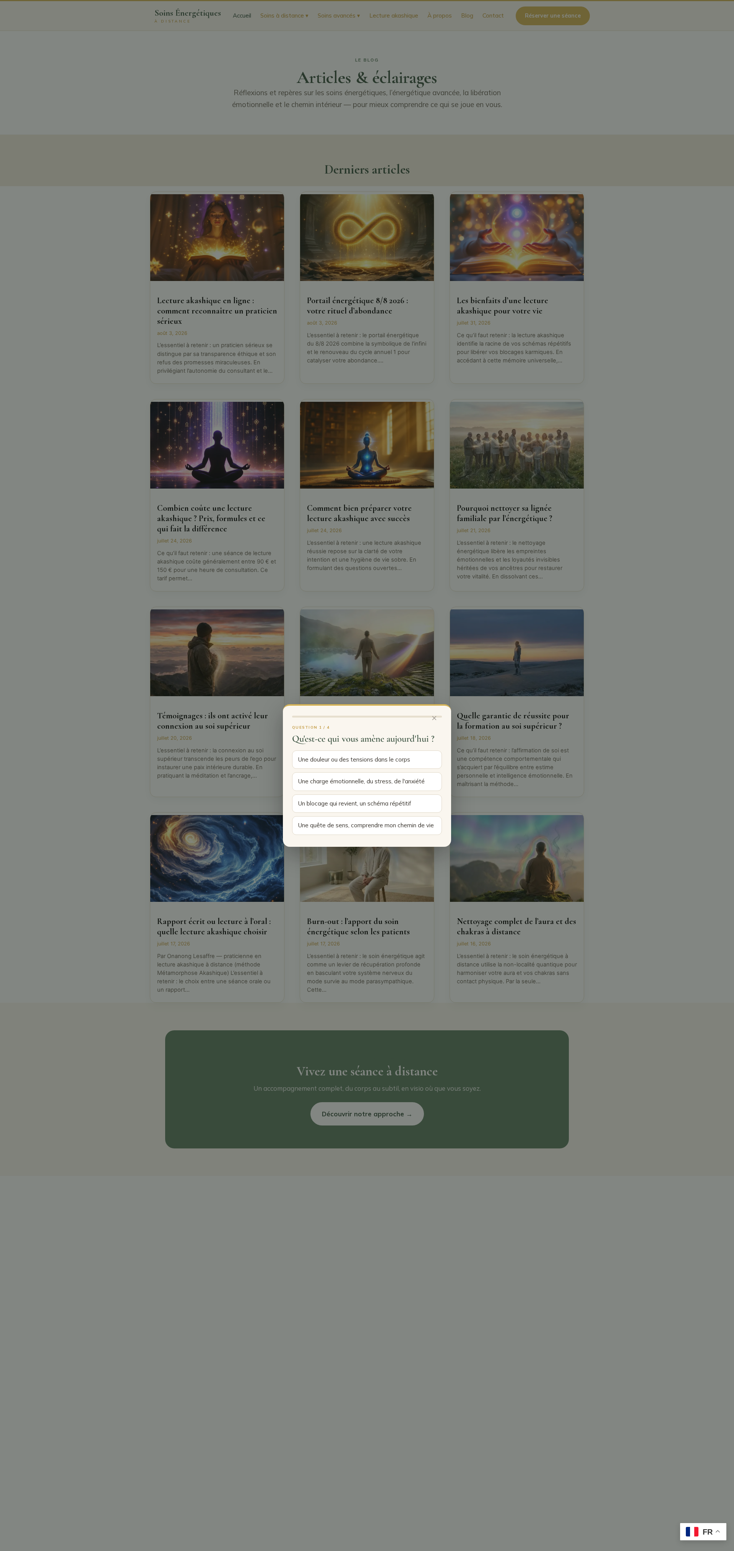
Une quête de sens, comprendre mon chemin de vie (366, 825)
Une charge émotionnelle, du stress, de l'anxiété (361, 781)
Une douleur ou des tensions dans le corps (354, 759)
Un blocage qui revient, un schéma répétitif (354, 803)
